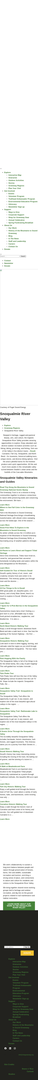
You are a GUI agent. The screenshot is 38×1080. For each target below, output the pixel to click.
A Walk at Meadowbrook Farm (12, 766)
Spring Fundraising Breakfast (20, 223)
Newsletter (8, 263)
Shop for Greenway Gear (18, 217)
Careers (11, 244)
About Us (8, 225)
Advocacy (12, 204)
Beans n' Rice (27, 1069)
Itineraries (12, 178)
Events (11, 194)
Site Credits (9, 1064)
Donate (7, 249)
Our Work (12, 228)
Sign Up (27, 947)
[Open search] (1, 254)
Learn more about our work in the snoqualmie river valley (19, 906)
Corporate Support (16, 215)
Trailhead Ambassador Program (21, 199)
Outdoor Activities (16, 180)
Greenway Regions (16, 186)
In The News (13, 239)
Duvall (32, 451)
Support (7, 210)
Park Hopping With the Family (12, 658)
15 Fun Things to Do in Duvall (12, 588)
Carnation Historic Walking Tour (13, 804)
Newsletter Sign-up (16, 207)
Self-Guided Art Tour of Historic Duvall (16, 571)
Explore (7, 172)
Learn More (9, 505)
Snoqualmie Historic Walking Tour (14, 641)
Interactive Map (14, 175)
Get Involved (9, 191)
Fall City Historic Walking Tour (13, 787)
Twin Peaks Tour (7, 673)
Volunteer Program (16, 196)
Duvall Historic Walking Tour (12, 752)
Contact (7, 261)
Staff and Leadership (17, 241)
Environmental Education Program (22, 202)
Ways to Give (13, 212)
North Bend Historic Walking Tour (14, 626)
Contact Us (13, 247)
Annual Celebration (16, 220)
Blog (10, 236)
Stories (11, 183)
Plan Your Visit (14, 188)
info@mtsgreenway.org (26, 1055)
